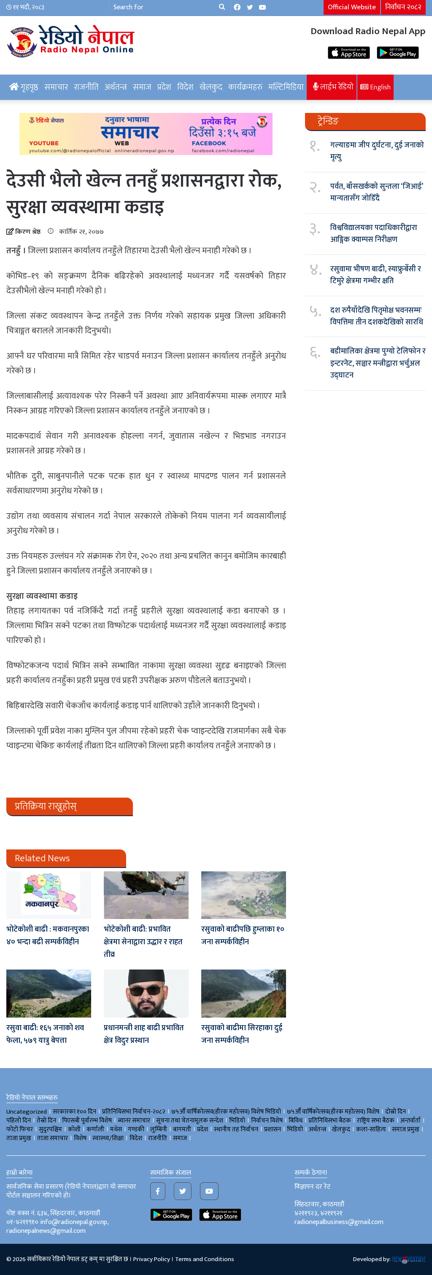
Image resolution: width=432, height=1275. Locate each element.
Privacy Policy (151, 1259)
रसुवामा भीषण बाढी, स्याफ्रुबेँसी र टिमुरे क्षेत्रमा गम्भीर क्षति (375, 275)
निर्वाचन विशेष (267, 1120)
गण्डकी (136, 1129)
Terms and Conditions (204, 1259)
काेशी (74, 1129)
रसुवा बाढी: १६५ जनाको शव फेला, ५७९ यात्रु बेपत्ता (45, 1034)
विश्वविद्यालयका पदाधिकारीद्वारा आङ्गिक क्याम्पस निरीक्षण (373, 234)
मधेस (116, 1129)
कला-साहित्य (371, 1129)
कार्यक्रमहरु (245, 87)
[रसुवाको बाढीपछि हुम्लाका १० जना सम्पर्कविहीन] (243, 895)
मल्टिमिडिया (286, 87)
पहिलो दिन (18, 1120)
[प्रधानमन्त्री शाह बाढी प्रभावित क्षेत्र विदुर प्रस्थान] (146, 993)
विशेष (80, 1138)
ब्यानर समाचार (134, 1120)
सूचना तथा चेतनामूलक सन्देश (189, 1120)
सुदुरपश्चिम (50, 1129)
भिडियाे (237, 1120)
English (379, 87)
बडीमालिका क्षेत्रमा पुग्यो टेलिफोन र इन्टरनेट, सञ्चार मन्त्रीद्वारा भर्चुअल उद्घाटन (378, 363)
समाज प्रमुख (405, 1129)
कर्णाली (95, 1129)
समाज (142, 87)
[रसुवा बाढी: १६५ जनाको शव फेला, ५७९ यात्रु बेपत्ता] (48, 993)
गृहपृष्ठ (28, 87)
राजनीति (86, 87)
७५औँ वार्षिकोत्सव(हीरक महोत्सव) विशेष (333, 1111)
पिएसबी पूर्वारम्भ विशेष (87, 1120)
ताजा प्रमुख (18, 1138)
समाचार (56, 87)
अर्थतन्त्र (116, 87)
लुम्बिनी (158, 1129)
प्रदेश (164, 87)
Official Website (352, 7)
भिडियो (295, 1129)
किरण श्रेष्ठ (27, 232)
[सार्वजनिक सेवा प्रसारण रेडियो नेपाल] (72, 40)
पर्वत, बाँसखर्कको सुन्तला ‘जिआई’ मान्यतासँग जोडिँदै (376, 192)
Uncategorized (26, 1111)
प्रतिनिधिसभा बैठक (329, 1120)
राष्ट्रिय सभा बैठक (375, 1120)
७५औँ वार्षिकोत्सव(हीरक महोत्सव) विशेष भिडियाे (226, 1111)
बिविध (295, 1120)
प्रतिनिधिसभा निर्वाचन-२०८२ (133, 1111)
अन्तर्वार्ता (410, 1120)
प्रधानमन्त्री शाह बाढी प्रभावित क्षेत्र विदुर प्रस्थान (144, 1034)
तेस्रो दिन (46, 1120)
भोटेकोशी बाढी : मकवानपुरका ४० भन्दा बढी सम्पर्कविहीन (47, 935)
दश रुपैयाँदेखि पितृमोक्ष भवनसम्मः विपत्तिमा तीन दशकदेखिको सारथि (376, 316)
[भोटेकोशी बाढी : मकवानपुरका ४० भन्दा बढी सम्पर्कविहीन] (48, 895)
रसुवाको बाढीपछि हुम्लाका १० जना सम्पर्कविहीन (242, 935)
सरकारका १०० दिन (74, 1111)
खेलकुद (211, 87)
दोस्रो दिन (395, 1111)
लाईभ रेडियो (336, 87)
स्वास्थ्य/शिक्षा (108, 1138)
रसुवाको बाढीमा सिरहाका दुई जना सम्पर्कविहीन (241, 1034)
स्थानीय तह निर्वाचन (236, 1129)
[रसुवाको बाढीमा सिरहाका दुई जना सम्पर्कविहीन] (243, 993)
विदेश (185, 87)
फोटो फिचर (19, 1129)
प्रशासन (272, 1129)
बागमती (182, 1129)
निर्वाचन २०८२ (403, 7)
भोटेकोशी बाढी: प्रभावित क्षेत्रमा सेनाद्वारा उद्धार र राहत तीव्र (143, 942)
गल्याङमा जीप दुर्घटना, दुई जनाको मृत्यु (377, 151)
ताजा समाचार (52, 1138)
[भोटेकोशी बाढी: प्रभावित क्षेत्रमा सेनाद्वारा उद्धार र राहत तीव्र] (146, 895)
